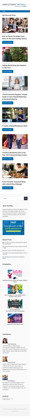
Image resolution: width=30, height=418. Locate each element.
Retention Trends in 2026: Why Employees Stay (13, 250)
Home (3, 11)
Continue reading (7, 42)
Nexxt (21, 209)
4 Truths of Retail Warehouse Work (14, 126)
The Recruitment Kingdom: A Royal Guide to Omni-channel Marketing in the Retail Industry (14, 97)
